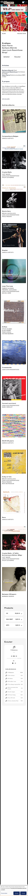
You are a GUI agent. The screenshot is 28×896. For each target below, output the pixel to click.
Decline (16, 893)
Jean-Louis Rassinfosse (12, 50)
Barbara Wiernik (9, 48)
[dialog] (14, 890)
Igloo (4, 2)
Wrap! (4, 52)
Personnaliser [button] (4, 893)
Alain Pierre (7, 46)
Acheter (7, 57)
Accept (23, 893)
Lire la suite (6, 98)
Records (9, 3)
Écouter (18, 57)
